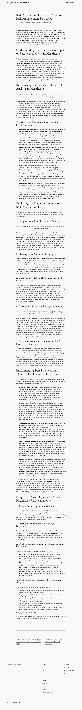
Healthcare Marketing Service (37, 618)
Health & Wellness (36, 22)
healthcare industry (51, 30)
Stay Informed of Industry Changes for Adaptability (36, 441)
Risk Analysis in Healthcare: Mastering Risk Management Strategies (44, 616)
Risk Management (46, 22)
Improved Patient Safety (27, 129)
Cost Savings (23, 165)
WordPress (17, 702)
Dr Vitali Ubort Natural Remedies (18, 3)
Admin (28, 22)
